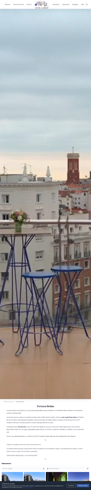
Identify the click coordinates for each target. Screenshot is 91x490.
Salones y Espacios (9, 401)
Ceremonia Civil (18, 4)
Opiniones (65, 4)
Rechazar (71, 485)
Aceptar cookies (82, 485)
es (86, 4)
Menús (29, 4)
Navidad (75, 4)
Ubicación (55, 4)
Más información (28, 487)
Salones (7, 4)
